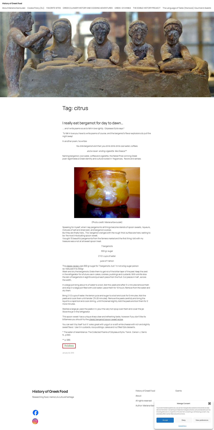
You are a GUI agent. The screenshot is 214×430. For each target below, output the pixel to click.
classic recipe (72, 266)
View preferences (202, 420)
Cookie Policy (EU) (35, 8)
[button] (209, 403)
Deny (184, 420)
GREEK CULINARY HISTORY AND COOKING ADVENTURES (88, 8)
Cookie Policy (182, 426)
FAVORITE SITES (53, 8)
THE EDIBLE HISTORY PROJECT (146, 8)
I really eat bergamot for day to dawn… (92, 123)
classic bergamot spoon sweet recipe (106, 319)
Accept (165, 420)
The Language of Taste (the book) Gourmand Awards (187, 8)
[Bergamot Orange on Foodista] (69, 345)
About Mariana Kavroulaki (13, 8)
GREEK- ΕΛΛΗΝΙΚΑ (123, 8)
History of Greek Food (12, 3)
